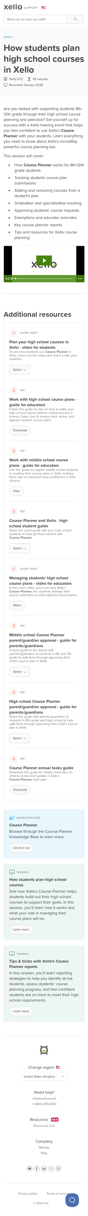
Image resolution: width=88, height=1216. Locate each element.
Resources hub (44, 1126)
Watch (17, 605)
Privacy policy (28, 1194)
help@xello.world (44, 1099)
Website (44, 1148)
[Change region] (46, 7)
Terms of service (57, 1194)
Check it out (21, 848)
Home (7, 37)
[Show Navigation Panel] (81, 7)
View (16, 491)
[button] (75, 19)
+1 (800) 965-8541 (44, 1104)
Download (20, 430)
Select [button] (17, 370)
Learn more (21, 929)
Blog (44, 1153)
